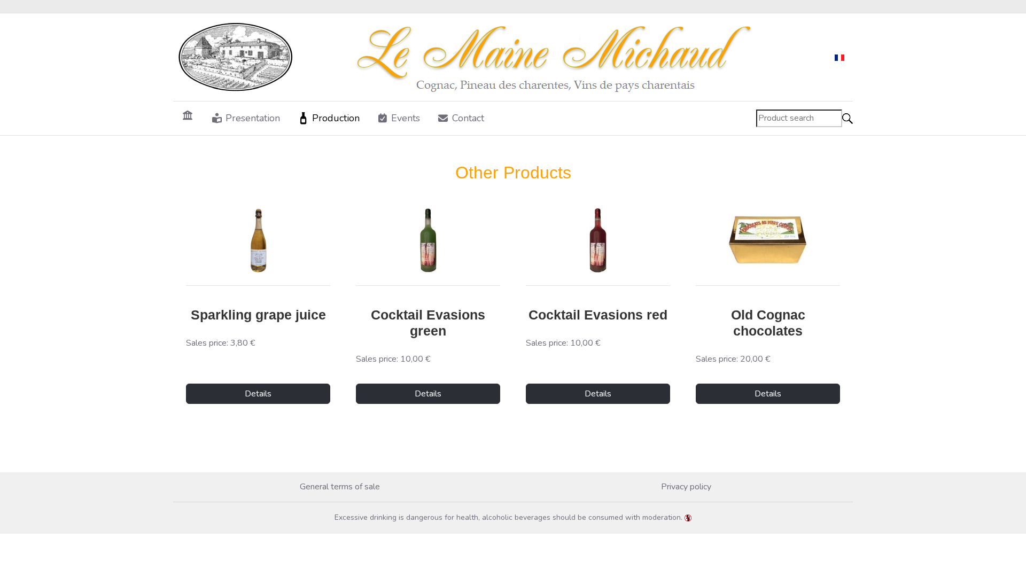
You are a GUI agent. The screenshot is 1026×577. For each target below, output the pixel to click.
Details (258, 394)
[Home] (188, 115)
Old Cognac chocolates (768, 322)
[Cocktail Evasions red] (598, 240)
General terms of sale (340, 487)
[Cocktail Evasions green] (428, 240)
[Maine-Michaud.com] (472, 57)
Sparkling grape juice (258, 314)
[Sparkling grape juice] (258, 240)
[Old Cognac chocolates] (768, 240)
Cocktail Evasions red (597, 314)
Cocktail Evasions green (428, 322)
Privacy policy (686, 487)
